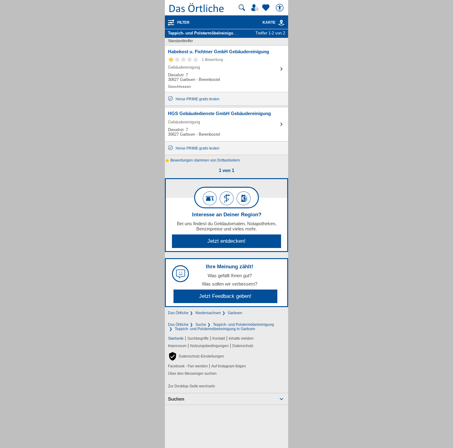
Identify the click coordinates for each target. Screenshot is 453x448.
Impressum (177, 346)
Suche (200, 324)
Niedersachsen (208, 313)
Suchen (176, 399)
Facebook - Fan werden (188, 366)
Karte (269, 22)
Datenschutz (242, 346)
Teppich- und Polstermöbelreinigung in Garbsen (215, 329)
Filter (183, 22)
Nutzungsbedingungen (209, 346)
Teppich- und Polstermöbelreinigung (243, 324)
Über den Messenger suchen (192, 373)
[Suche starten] (242, 7)
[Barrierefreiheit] (280, 7)
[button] (196, 356)
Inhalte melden (241, 338)
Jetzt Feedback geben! (225, 296)
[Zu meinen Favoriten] (266, 7)
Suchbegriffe (198, 338)
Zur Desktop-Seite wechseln (191, 386)
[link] (281, 22)
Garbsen (235, 313)
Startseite (176, 338)
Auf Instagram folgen (228, 366)
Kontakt (218, 338)
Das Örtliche (178, 313)
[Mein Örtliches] (255, 7)
